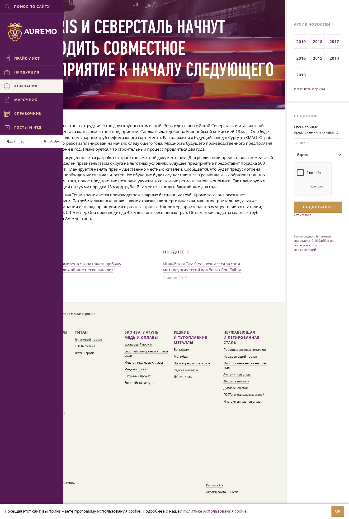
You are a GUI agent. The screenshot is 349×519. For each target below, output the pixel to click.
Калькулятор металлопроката (73, 314)
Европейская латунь (139, 383)
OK (338, 511)
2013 (301, 75)
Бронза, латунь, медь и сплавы (142, 335)
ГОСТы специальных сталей (243, 395)
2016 (301, 58)
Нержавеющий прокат (240, 357)
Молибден (181, 357)
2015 (317, 58)
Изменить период (309, 88)
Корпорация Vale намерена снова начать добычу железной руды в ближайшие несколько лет (73, 266)
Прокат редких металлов (192, 363)
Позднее (174, 252)
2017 (334, 41)
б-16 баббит (320, 240)
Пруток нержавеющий (308, 247)
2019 (301, 41)
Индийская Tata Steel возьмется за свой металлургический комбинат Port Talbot (202, 266)
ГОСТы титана (85, 346)
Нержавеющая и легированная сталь (241, 337)
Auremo (32, 32)
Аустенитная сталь (237, 374)
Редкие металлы (186, 370)
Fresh (234, 492)
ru (22, 141)
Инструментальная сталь (242, 402)
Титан (81, 332)
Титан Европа (84, 353)
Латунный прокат (137, 376)
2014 (334, 58)
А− (46, 141)
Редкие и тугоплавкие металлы (190, 337)
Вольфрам (181, 350)
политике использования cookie (215, 511)
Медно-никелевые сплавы (143, 363)
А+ (56, 141)
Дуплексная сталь (236, 388)
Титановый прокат (88, 339)
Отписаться (302, 215)
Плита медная (304, 236)
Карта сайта (214, 485)
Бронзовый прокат (138, 344)
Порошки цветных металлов (244, 350)
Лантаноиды (183, 377)
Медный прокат (136, 369)
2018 (317, 41)
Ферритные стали (236, 381)
